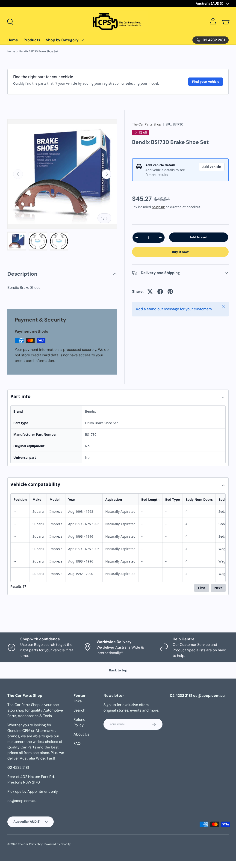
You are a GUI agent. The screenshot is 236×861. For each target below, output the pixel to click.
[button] (226, 21)
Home (12, 40)
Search (79, 710)
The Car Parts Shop (146, 124)
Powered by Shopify (57, 844)
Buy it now (180, 252)
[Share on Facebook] (160, 291)
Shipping (158, 207)
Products (32, 40)
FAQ (77, 743)
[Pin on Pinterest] (170, 291)
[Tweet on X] (150, 291)
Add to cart (199, 237)
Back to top (118, 670)
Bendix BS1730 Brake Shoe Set (38, 51)
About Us (81, 734)
